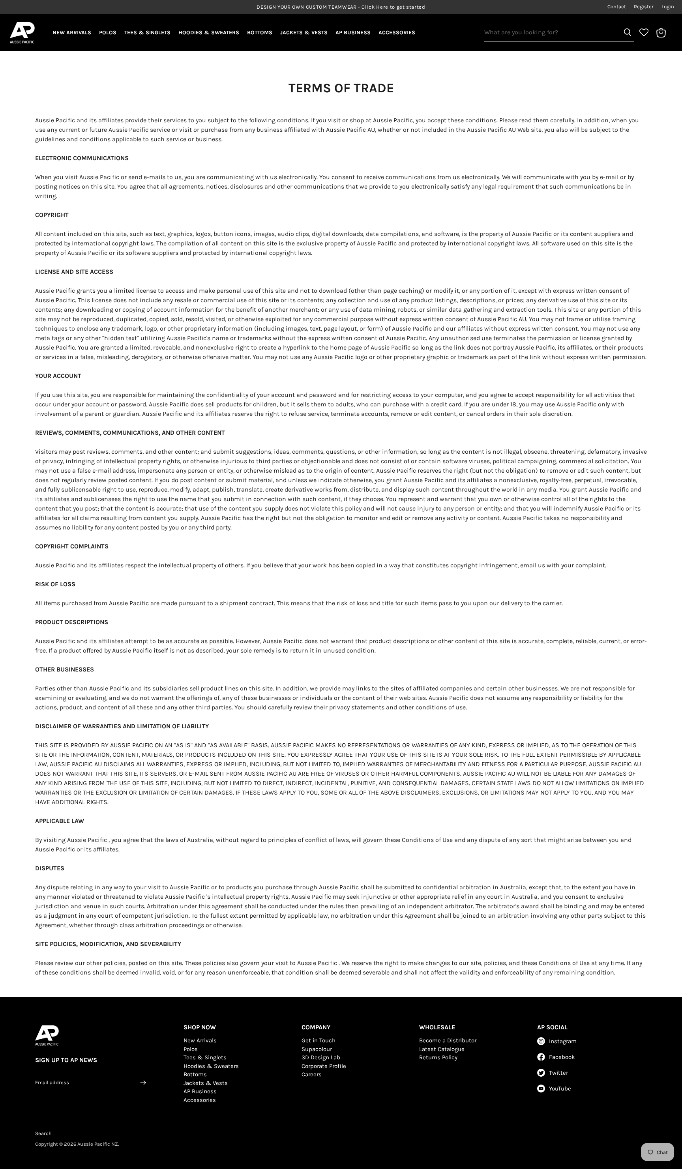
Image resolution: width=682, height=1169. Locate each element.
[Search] (627, 32)
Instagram (563, 1041)
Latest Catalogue (442, 1049)
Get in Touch (318, 1040)
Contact (616, 6)
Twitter (558, 1072)
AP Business (353, 32)
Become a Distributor (447, 1040)
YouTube (560, 1088)
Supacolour (317, 1049)
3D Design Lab (321, 1057)
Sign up (143, 1082)
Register (644, 6)
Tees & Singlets (147, 32)
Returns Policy (438, 1057)
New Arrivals (71, 32)
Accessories (396, 32)
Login (667, 6)
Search (43, 1133)
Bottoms (259, 32)
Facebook (562, 1057)
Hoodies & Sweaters (208, 32)
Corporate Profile (324, 1066)
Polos (107, 32)
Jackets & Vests (304, 32)
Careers (312, 1074)
